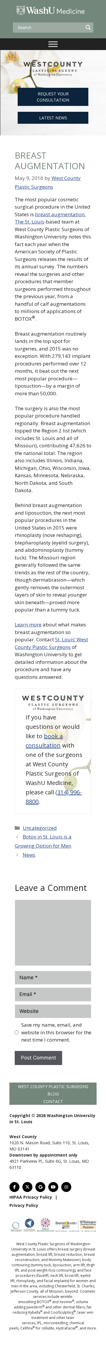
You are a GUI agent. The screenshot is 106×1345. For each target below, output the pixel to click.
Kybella (35, 1312)
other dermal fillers (69, 1307)
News (29, 854)
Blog (53, 1094)
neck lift (56, 1275)
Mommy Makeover (64, 1259)
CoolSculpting (63, 1312)
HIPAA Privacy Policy (30, 1197)
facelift (43, 1275)
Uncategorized (40, 827)
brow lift (72, 1275)
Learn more (28, 624)
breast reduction (68, 1254)
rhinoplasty (25, 1280)
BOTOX (44, 1301)
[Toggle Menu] (53, 44)
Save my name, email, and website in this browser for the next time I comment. (56, 1032)
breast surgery (70, 1249)
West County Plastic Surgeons (53, 1086)
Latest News (53, 118)
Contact (53, 1101)
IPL (39, 1322)
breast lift (44, 1254)
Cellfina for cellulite (37, 1328)
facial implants (56, 1280)
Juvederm (35, 1307)
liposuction (62, 1264)
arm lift (79, 1264)
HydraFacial (67, 1328)
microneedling (56, 1322)
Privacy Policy (23, 1205)
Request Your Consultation (53, 97)
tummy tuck (41, 1264)
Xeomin (66, 1301)
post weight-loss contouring (51, 1270)
